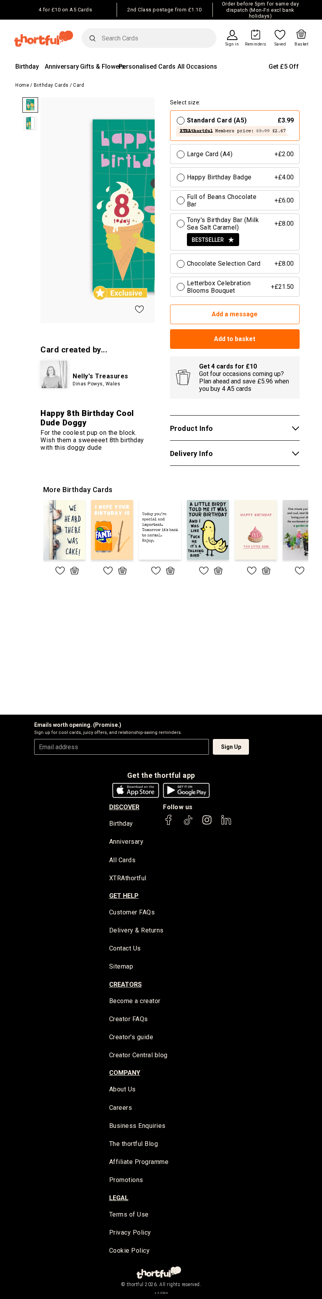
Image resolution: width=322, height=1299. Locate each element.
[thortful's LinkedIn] (226, 823)
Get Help (124, 895)
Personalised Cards (147, 66)
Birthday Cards (51, 85)
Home (22, 85)
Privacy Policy (130, 1232)
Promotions (126, 1180)
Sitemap (121, 966)
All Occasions (197, 66)
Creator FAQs (128, 1019)
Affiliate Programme (139, 1162)
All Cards (122, 860)
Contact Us (125, 948)
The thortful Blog (133, 1144)
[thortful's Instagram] (207, 823)
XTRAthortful (127, 878)
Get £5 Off (284, 66)
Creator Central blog (138, 1055)
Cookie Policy (129, 1250)
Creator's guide (131, 1037)
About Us (122, 1089)
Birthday (27, 66)
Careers (120, 1107)
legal (118, 1198)
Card (78, 85)
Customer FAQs (132, 912)
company (124, 1072)
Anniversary (62, 66)
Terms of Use (129, 1214)
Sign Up (231, 747)
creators (125, 984)
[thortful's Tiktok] (188, 823)
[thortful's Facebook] (169, 823)
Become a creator (135, 1001)
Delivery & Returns (136, 930)
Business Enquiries (137, 1125)
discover (124, 807)
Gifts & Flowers (102, 66)
